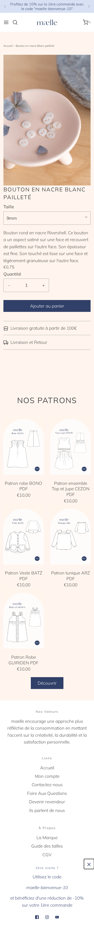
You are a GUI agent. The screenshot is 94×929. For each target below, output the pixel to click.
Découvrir (47, 683)
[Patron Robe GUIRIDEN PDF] (23, 618)
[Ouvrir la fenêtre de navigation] (6, 22)
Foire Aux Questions (47, 793)
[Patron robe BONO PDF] (23, 444)
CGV (47, 854)
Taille (8, 206)
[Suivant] (89, 6)
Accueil (8, 45)
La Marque (47, 837)
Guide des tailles (47, 846)
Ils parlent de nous (47, 810)
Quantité (12, 274)
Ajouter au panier (47, 306)
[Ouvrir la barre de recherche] (16, 22)
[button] (47, 120)
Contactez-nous (47, 784)
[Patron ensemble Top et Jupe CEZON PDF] (70, 444)
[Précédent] (5, 6)
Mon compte (47, 776)
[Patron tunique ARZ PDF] (70, 534)
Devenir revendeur (47, 801)
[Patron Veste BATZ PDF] (23, 534)
